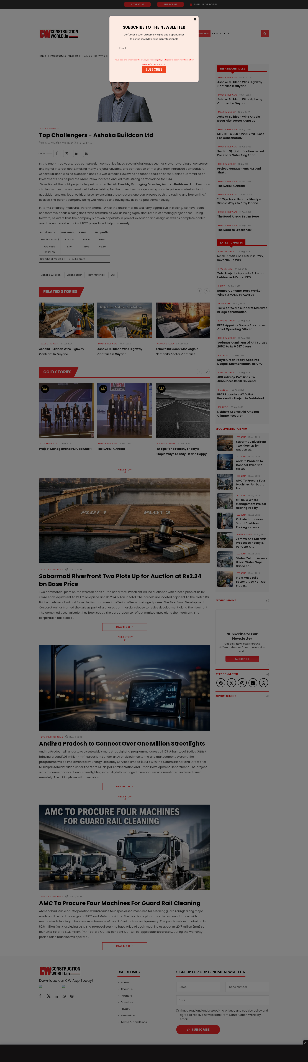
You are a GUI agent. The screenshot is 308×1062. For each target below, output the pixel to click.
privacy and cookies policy (151, 60)
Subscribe (154, 69)
